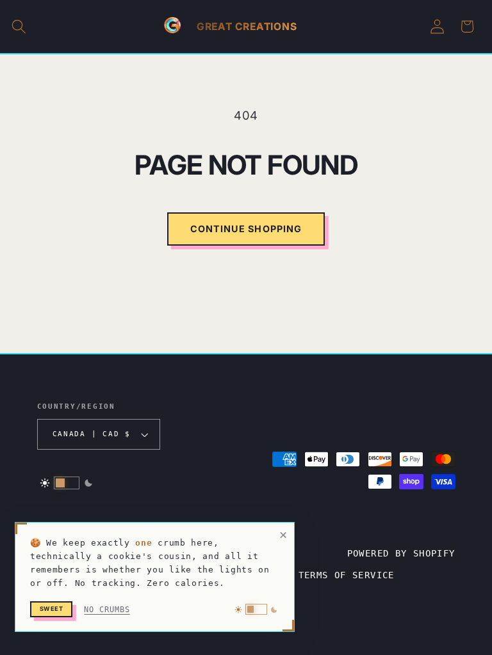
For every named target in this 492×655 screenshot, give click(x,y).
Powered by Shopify (401, 553)
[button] (19, 26)
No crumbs (106, 609)
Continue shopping (245, 228)
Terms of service (347, 575)
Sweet (51, 608)
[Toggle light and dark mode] (67, 483)
